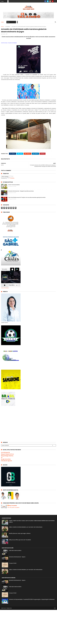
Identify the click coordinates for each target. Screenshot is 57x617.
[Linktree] (55, 1)
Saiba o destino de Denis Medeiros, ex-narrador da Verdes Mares (25, 527)
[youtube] (52, 1)
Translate (12, 178)
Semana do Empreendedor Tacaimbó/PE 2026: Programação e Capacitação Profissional (31, 599)
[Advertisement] (11, 419)
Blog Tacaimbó (13, 505)
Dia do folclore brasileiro (14, 184)
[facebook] (45, 1)
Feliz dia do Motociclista (15, 550)
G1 (1, 457)
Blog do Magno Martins (7, 455)
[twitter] (48, 1)
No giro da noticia (5, 459)
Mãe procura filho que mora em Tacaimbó (20, 539)
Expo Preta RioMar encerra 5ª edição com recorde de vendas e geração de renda (26, 197)
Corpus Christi (12, 563)
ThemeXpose (9, 608)
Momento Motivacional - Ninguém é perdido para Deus (21, 191)
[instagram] (50, 1)
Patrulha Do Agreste (6, 460)
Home (2, 22)
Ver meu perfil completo (13, 507)
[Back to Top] (55, 608)
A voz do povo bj (5, 452)
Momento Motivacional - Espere (17, 557)
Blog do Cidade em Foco (7, 454)
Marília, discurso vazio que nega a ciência (19, 533)
